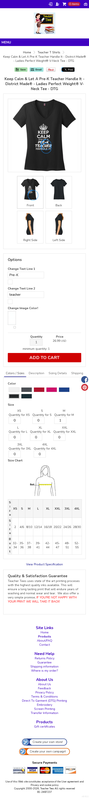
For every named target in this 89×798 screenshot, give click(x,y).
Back (59, 205)
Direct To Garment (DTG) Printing (44, 701)
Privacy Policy (44, 692)
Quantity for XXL (64, 432)
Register (57, 4)
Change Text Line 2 (21, 288)
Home (27, 52)
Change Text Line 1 (21, 269)
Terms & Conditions (44, 697)
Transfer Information (44, 713)
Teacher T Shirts (49, 52)
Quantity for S (42, 415)
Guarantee (44, 662)
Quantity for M (64, 415)
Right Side (30, 240)
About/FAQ (44, 641)
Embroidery (44, 705)
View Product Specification (44, 564)
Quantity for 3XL (20, 449)
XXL (64, 428)
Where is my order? (44, 671)
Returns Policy (44, 658)
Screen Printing (44, 709)
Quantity (36, 337)
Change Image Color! (23, 308)
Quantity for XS (19, 415)
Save (23, 69)
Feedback (44, 688)
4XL (45, 444)
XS (19, 411)
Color (12, 384)
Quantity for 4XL (45, 449)
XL (40, 428)
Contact (44, 645)
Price (59, 337)
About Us (44, 684)
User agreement (70, 781)
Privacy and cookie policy (45, 785)
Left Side (59, 240)
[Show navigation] (44, 42)
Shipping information (44, 666)
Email (38, 69)
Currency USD (85, 4)
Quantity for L (18, 432)
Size (11, 405)
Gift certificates (44, 727)
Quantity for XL (40, 432)
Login (50, 4)
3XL (19, 444)
